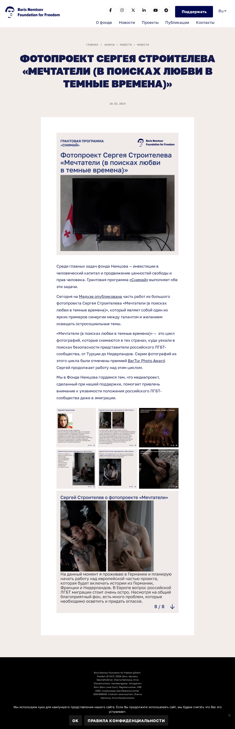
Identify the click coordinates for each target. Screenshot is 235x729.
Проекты (150, 22)
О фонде (104, 22)
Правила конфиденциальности (126, 720)
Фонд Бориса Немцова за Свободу (33, 13)
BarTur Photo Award (146, 360)
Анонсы (109, 44)
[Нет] (229, 715)
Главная (92, 44)
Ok (75, 720)
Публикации (177, 22)
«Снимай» (138, 279)
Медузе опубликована (100, 296)
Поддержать (194, 11)
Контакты (205, 22)
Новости (127, 22)
